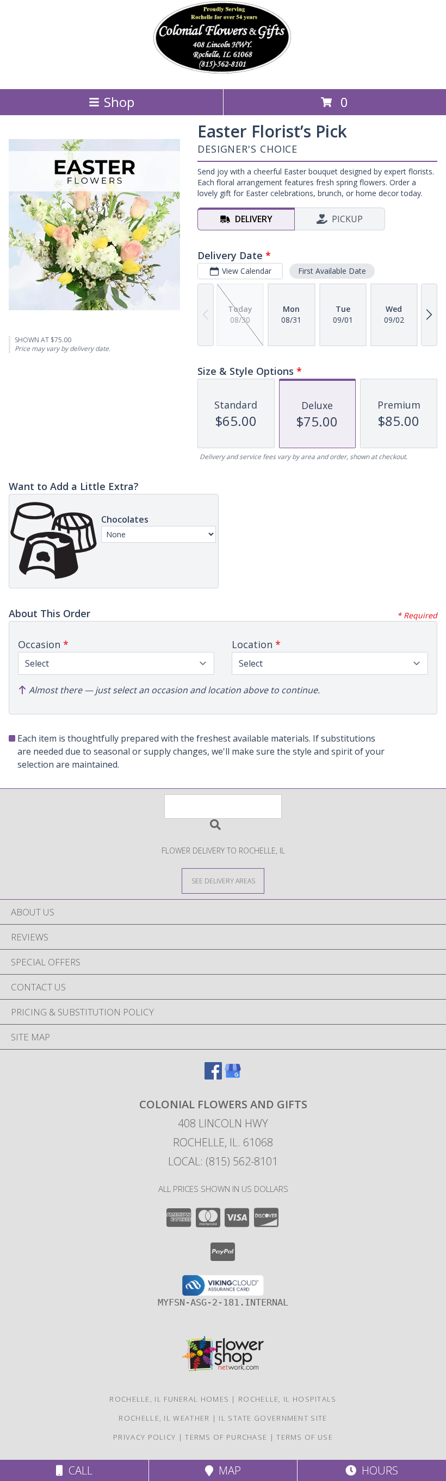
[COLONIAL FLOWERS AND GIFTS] (223, 73)
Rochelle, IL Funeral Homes (169, 1399)
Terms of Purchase (226, 1437)
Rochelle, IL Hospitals (287, 1399)
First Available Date (332, 271)
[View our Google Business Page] (232, 1076)
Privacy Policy (144, 1437)
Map (227, 1470)
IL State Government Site (273, 1418)
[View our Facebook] (213, 1076)
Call (77, 1470)
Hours (377, 1470)
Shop (119, 102)
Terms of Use (304, 1437)
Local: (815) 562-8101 (223, 1161)
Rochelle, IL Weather (164, 1418)
